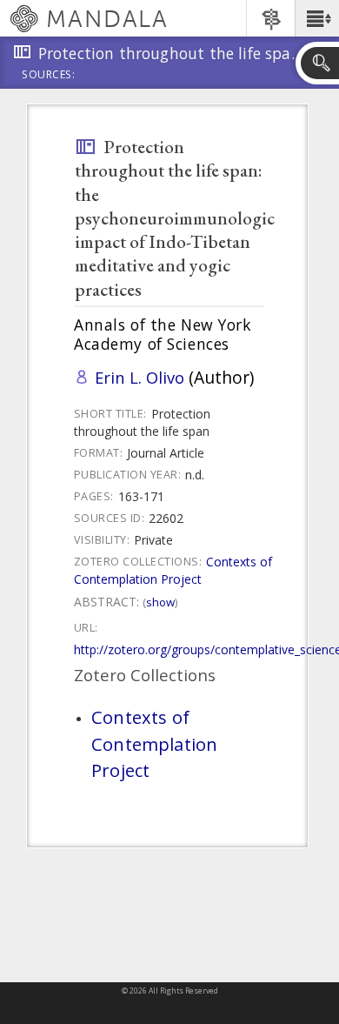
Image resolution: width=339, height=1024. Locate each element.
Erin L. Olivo (139, 377)
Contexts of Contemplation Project (173, 570)
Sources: (49, 76)
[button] (317, 18)
